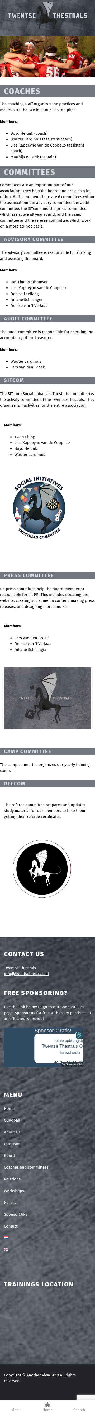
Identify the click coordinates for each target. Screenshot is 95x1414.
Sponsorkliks (15, 1214)
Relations (12, 1179)
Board (9, 1155)
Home (9, 1108)
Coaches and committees (26, 1167)
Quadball (12, 1120)
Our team (12, 1144)
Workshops (14, 1191)
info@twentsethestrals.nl (26, 973)
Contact (10, 1226)
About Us (12, 1132)
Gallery (10, 1202)
